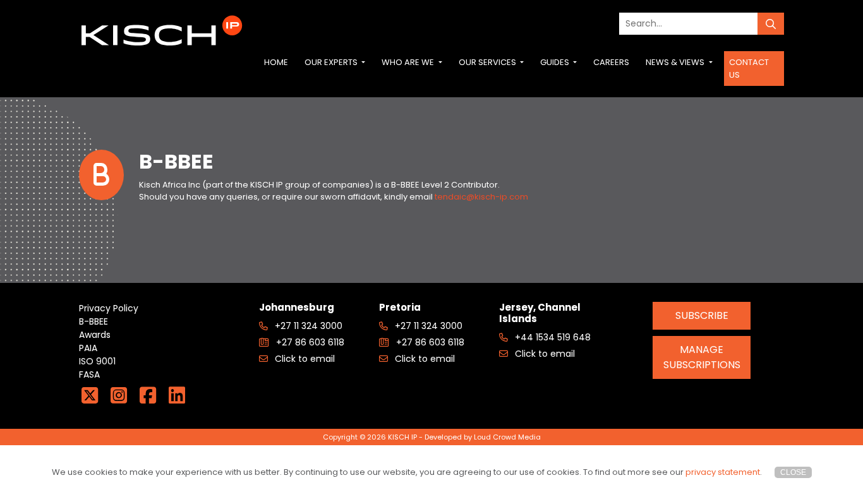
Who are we (409, 62)
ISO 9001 (97, 361)
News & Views (676, 62)
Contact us (749, 68)
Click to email (303, 358)
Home (276, 62)
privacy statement (722, 472)
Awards (95, 334)
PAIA (88, 348)
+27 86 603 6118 (309, 342)
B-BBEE (93, 321)
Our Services (488, 62)
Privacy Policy (108, 308)
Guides (555, 62)
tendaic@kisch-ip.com (481, 197)
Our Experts (332, 62)
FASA (89, 374)
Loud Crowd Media (507, 437)
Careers (611, 62)
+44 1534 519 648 (551, 337)
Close (793, 472)
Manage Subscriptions (701, 357)
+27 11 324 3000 (307, 326)
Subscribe (701, 315)
